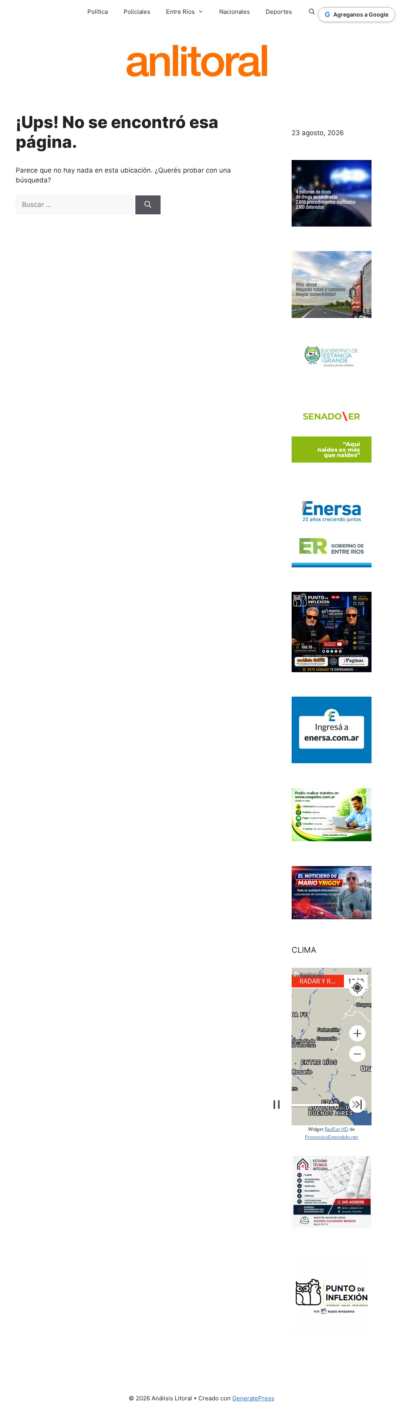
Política (97, 11)
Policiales (137, 11)
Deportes (279, 11)
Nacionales (234, 11)
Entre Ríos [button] (180, 11)
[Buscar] (148, 204)
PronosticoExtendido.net (331, 1137)
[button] (357, 1033)
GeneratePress (253, 1398)
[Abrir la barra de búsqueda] (311, 12)
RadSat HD (336, 1129)
